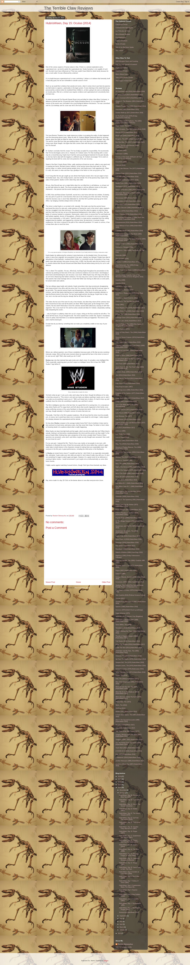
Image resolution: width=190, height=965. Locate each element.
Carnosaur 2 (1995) (122, 154)
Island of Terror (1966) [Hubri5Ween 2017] (129, 355)
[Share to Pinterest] (88, 516)
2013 (119, 933)
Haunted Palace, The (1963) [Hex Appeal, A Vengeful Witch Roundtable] (129, 325)
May (121, 921)
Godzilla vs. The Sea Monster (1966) (127, 301)
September (123, 916)
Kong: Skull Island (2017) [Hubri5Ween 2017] (130, 398)
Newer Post (50, 582)
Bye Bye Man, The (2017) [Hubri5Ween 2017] (130, 142)
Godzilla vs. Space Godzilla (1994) (127, 298)
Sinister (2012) (120, 598)
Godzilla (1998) (120, 280)
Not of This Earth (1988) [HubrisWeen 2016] (129, 473)
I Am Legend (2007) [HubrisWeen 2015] (128, 342)
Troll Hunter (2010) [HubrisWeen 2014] (128, 641)
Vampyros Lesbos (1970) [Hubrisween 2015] (130, 669)
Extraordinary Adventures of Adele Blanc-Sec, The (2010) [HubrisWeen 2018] (130, 218)
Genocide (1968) (121, 255)
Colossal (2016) (120, 165)
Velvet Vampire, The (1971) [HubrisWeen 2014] (130, 672)
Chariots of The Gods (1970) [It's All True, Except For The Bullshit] (129, 157)
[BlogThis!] (82, 516)
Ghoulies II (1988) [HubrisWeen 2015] (127, 262)
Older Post (106, 582)
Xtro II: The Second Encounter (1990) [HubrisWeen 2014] (127, 720)
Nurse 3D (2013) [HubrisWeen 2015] (127, 477)
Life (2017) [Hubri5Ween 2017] (125, 427)
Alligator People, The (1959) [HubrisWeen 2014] (131, 106)
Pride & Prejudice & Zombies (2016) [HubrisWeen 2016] (127, 513)
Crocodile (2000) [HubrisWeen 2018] (127, 180)
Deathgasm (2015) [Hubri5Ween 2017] (128, 186)
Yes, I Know (119, 50)
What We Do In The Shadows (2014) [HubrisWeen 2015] (127, 692)
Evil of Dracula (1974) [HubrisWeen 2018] (129, 214)
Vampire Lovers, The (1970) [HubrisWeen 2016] (131, 665)
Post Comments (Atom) (82, 588)
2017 (119, 779)
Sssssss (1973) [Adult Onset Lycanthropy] (129, 610)
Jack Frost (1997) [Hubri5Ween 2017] (127, 364)
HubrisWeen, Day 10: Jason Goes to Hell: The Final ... (130, 868)
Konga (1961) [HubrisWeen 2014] (126, 401)
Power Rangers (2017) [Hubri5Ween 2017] (129, 509)
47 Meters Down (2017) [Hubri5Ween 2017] (129, 95)
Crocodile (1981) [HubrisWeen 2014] (127, 176)
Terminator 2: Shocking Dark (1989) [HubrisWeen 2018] (127, 620)
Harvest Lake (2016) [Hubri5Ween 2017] (128, 321)
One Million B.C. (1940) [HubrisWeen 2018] (129, 483)
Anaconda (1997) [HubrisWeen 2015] (127, 109)
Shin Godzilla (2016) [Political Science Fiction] (130, 595)
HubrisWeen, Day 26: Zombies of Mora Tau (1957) (129, 796)
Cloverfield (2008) (121, 162)
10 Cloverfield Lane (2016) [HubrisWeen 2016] (130, 91)
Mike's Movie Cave (122, 74)
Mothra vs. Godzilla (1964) (124, 460)
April (121, 924)
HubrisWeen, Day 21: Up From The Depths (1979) (129, 818)
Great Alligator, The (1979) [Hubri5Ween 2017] (130, 308)
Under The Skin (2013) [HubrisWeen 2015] (129, 647)
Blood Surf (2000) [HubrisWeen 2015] (127, 135)
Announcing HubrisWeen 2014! (129, 912)
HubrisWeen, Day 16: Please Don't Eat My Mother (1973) (128, 841)
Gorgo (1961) (120, 304)
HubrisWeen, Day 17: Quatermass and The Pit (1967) (130, 836)
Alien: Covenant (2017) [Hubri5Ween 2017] (129, 98)
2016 (119, 782)
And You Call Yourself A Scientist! (126, 64)
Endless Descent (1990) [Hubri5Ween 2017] (129, 207)
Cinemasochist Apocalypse (124, 28)
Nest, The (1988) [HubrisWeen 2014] (127, 463)
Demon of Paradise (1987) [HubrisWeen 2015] (130, 190)
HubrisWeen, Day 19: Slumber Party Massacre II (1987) (128, 827)
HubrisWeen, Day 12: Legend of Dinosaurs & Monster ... (129, 859)
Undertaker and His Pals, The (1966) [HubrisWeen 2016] (127, 651)
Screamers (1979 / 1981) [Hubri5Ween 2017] (130, 582)
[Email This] (80, 516)
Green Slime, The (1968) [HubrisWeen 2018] (130, 311)
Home (78, 582)
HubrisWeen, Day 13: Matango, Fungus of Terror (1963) (129, 854)
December (123, 790)
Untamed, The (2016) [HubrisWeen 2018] (129, 656)
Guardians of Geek (122, 71)
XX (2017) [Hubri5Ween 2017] (125, 725)
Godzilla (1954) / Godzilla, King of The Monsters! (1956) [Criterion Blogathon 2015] (129, 276)
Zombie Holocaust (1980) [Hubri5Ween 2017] (130, 761)
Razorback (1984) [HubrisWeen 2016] (127, 549)
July (121, 919)
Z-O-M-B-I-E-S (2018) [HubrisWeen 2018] (129, 751)
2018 (119, 776)
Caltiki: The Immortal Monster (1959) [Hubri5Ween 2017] (127, 146)
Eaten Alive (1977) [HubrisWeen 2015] (128, 204)
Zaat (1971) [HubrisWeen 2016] (125, 754)
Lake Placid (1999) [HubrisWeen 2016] (128, 413)
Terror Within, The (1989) (123, 624)
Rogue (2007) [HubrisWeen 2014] (126, 570)
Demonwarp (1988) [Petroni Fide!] (126, 198)
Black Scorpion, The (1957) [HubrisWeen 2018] (130, 129)
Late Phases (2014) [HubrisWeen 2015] (128, 419)
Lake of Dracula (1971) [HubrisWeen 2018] (129, 409)
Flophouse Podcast (122, 68)
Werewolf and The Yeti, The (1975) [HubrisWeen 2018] (127, 687)
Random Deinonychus (125, 944)
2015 (119, 785)
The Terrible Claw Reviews (68, 8)
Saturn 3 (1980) (120, 574)
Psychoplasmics (121, 37)
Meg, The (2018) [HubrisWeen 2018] (127, 444)
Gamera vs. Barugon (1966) (124, 247)
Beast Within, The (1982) (123, 126)
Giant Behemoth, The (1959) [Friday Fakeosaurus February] (127, 266)
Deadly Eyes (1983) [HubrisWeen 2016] (128, 183)
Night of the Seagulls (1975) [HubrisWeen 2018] (131, 470)
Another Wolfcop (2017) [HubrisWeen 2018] (129, 112)
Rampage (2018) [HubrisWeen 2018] (127, 542)
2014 (119, 787)
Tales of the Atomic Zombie (124, 77)
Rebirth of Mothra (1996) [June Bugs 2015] (129, 552)
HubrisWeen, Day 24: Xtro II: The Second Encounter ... (129, 805)
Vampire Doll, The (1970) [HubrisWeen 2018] (130, 662)
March (122, 927)
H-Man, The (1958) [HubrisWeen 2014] (128, 314)
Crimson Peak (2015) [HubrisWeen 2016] (129, 173)
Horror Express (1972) (123, 329)
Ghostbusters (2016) (122, 258)
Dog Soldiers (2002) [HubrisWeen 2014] (128, 201)
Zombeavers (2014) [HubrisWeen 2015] (128, 757)
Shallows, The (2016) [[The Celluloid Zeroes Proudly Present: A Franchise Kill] (129, 586)
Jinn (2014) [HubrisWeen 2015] (125, 375)
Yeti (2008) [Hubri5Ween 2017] (125, 728)
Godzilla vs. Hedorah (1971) (124, 290)
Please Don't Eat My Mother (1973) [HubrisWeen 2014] (127, 505)
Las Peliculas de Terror (123, 31)
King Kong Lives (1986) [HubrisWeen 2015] (129, 390)
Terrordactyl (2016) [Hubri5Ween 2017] (128, 628)
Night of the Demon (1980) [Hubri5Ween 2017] (130, 467)
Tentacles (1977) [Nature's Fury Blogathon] (129, 616)
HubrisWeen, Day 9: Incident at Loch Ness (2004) (129, 872)
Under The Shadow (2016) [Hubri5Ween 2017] (130, 644)
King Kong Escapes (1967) (124, 387)
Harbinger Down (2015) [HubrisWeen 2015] (129, 317)
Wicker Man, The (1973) (123, 702)
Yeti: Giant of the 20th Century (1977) (127, 731)
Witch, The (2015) (121, 705)
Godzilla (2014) (120, 283)
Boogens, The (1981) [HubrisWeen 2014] (128, 139)
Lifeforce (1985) (120, 431)
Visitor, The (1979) (121, 675)
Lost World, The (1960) (123, 434)
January (122, 930)
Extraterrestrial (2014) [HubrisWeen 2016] (129, 222)
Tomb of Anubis (120, 44)
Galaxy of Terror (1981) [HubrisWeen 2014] (129, 244)
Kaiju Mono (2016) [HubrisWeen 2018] (128, 383)
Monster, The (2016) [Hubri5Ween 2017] (128, 457)
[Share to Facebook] (86, 516)
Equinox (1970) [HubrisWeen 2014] (127, 211)
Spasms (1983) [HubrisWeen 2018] (127, 606)
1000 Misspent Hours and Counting (127, 61)
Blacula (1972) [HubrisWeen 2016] (126, 132)
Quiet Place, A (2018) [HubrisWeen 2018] (129, 539)
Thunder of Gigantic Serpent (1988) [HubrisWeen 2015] (127, 637)
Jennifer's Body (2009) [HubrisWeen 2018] (129, 372)
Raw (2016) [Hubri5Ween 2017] (125, 546)
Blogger (106, 960)
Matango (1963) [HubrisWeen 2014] (127, 440)
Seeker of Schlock (121, 41)
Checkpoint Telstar (121, 24)
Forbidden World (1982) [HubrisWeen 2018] (129, 230)
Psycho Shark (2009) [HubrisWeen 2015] (129, 518)
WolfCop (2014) (120, 708)
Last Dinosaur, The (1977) (124, 416)
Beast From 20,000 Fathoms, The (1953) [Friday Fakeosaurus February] (129, 121)
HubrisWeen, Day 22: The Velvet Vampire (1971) (129, 814)
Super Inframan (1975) (123, 613)
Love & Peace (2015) (122, 437)
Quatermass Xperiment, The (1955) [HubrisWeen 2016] (127, 532)
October (122, 793)
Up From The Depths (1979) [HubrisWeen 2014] (131, 659)
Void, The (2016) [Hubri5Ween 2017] (127, 679)
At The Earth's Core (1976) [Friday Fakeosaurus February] (126, 117)
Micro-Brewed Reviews (123, 34)
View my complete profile (124, 947)
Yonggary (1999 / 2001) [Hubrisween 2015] (129, 739)
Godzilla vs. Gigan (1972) (124, 286)
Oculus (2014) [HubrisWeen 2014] (126, 480)
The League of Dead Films (124, 81)
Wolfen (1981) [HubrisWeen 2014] (126, 711)
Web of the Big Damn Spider (125, 47)
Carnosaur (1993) (121, 150)
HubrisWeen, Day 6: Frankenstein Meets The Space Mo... (130, 886)
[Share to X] (84, 516)
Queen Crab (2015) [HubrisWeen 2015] (128, 536)
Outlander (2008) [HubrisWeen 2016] (127, 496)
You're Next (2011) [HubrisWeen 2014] (128, 748)
